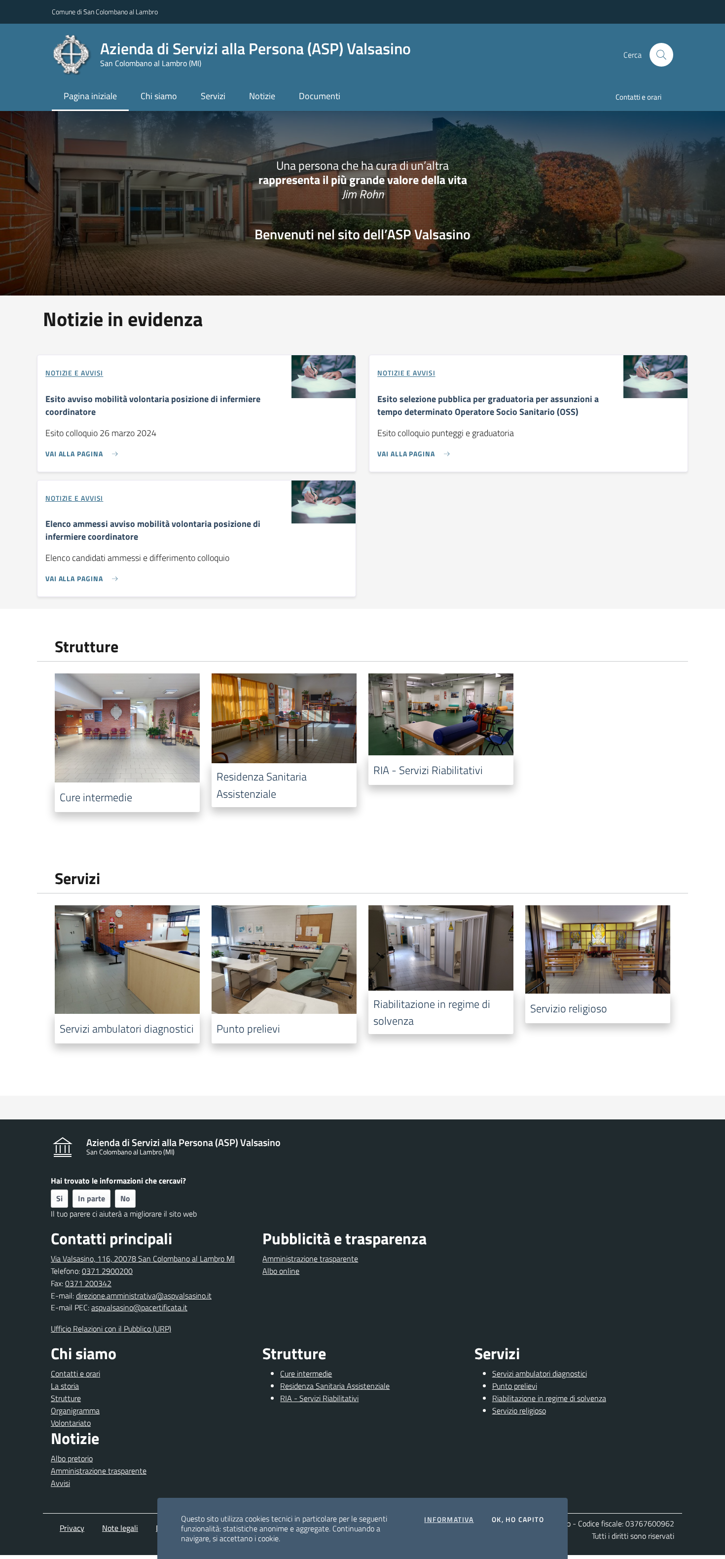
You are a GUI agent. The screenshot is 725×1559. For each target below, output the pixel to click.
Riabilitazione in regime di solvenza (549, 1398)
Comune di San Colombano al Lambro (105, 11)
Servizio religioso (519, 1410)
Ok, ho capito (518, 1519)
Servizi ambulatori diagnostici (539, 1373)
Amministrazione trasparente (310, 1258)
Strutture (66, 1398)
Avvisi (60, 1483)
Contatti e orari (75, 1373)
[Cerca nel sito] (661, 55)
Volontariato (71, 1423)
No (125, 1198)
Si (59, 1198)
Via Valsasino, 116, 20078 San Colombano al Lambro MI (143, 1258)
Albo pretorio (72, 1458)
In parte (91, 1198)
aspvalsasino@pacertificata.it (139, 1307)
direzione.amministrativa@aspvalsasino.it (144, 1295)
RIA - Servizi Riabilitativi (319, 1398)
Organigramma (75, 1410)
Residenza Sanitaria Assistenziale (335, 1386)
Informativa (448, 1519)
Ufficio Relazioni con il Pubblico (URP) (111, 1329)
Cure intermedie (306, 1373)
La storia (65, 1386)
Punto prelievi (514, 1386)
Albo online (280, 1271)
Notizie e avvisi (74, 373)
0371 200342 (88, 1283)
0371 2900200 (107, 1271)
